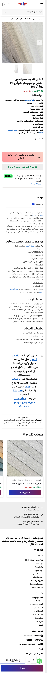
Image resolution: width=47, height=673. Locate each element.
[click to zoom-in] (22, 42)
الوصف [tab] (40, 197)
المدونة (41, 625)
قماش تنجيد (29, 100)
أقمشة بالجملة (37, 597)
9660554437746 (33, 640)
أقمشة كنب (38, 611)
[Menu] (39, 4)
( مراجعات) (39, 139)
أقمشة (27, 387)
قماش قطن (19, 19)
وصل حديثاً (20, 425)
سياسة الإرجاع (38, 577)
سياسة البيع (38, 570)
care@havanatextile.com (29, 644)
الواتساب (16, 379)
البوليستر (35, 215)
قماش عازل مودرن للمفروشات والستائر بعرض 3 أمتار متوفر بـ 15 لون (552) (25, 482)
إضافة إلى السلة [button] (25, 492)
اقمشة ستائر (32, 423)
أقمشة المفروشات (36, 604)
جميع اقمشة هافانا (31, 19)
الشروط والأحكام (37, 580)
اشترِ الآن (22, 668)
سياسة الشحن (38, 573)
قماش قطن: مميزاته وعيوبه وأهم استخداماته (24, 402)
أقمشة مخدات (37, 614)
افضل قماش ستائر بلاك (34, 653)
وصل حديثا (39, 618)
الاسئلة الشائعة (37, 587)
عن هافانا (39, 563)
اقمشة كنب (23, 423)
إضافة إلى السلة (13, 660)
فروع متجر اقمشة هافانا (34, 560)
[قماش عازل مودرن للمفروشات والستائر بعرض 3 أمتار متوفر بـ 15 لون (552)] (25, 458)
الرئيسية (41, 19)
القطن (41, 215)
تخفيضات (39, 621)
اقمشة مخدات (14, 423)
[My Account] (9, 4)
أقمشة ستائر (38, 607)
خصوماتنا (18, 390)
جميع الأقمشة (37, 600)
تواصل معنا (39, 566)
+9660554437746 (32, 635)
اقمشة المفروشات (14, 420)
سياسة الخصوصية (36, 584)
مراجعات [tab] (38, 204)
